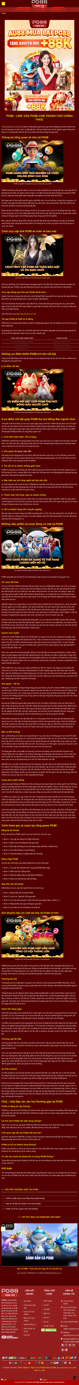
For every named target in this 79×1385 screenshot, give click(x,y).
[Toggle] (4, 1198)
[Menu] (3, 3)
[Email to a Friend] (74, 1345)
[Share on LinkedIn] (66, 1350)
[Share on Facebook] (66, 1345)
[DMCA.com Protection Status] (48, 1330)
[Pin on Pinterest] (62, 1350)
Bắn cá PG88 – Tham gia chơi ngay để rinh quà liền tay (39, 1269)
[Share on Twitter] (70, 1345)
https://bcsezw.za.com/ (28, 314)
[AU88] (20, 1381)
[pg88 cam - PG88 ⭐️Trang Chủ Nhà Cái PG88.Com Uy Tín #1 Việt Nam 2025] (39, 3)
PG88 (4, 127)
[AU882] (59, 1381)
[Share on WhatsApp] (62, 1345)
